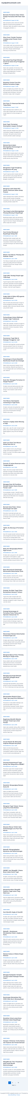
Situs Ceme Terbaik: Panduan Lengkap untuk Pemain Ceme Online (12, 39)
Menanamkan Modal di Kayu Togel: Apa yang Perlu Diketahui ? (13, 697)
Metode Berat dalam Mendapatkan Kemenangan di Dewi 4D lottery (12, 146)
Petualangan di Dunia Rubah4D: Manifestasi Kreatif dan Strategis (13, 360)
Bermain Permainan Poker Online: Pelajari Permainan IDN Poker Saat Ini (14, 16)
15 (18, 1082)
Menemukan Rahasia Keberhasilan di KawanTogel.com (14, 634)
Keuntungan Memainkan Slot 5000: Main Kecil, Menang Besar (13, 998)
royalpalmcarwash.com (11, 3)
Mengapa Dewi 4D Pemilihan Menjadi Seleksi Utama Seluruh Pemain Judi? (13, 486)
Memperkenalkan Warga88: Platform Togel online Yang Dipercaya (11, 891)
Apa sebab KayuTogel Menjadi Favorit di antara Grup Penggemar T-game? (13, 61)
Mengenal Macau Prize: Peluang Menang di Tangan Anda (13, 655)
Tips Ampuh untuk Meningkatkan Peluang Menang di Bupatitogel (13, 212)
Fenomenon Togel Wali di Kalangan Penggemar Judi (11, 339)
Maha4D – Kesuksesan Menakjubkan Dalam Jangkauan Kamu (13, 933)
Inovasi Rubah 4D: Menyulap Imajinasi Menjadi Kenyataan (12, 742)
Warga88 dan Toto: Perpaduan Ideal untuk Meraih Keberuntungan (12, 1063)
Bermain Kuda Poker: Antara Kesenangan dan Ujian (12, 507)
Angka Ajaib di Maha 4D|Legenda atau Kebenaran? (13, 297)
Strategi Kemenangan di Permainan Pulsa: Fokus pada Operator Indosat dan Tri (12, 612)
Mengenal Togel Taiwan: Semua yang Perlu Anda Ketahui (13, 807)
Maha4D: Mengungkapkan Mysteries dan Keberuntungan (12, 850)
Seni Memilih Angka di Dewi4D (13, 912)
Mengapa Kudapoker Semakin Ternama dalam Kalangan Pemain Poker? (13, 976)
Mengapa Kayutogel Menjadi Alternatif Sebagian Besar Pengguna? (12, 677)
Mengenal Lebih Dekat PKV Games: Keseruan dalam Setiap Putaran (13, 190)
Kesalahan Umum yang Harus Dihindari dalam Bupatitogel (12, 1019)
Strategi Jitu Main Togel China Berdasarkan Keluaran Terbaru (12, 591)
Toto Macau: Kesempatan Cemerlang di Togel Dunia (11, 401)
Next (14, 1085)
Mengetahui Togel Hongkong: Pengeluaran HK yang (12, 168)
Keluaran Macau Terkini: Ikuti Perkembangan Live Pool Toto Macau (12, 828)
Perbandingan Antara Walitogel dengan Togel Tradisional (13, 318)
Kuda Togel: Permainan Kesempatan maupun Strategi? (12, 125)
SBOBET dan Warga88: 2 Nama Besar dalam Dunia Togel (13, 871)
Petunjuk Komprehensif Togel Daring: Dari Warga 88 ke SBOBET (13, 763)
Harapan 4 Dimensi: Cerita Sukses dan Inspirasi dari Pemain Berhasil (14, 1041)
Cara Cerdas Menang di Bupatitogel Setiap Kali (10, 233)
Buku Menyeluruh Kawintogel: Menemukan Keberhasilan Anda (13, 570)
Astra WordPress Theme (14, 1095)
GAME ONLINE (6, 12)
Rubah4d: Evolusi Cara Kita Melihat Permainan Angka (11, 83)
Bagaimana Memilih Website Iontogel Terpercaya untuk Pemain (12, 720)
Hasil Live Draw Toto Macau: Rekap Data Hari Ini (12, 443)
